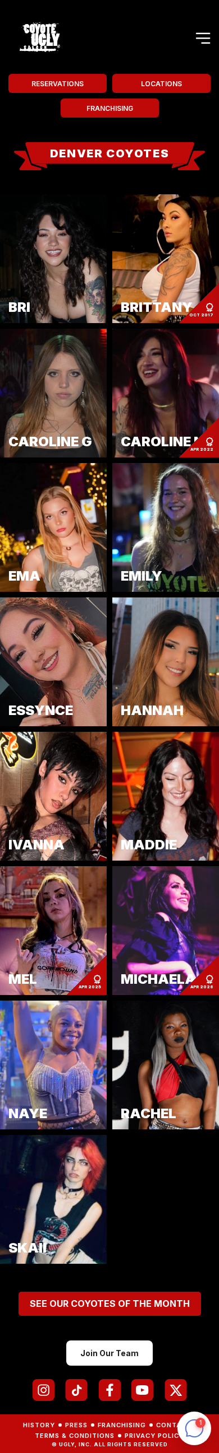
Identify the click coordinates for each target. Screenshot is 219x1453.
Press (76, 1425)
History (39, 1425)
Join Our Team (109, 1353)
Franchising (109, 108)
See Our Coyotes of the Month (110, 1303)
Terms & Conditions (75, 1436)
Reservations (57, 84)
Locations (161, 84)
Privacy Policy (154, 1436)
